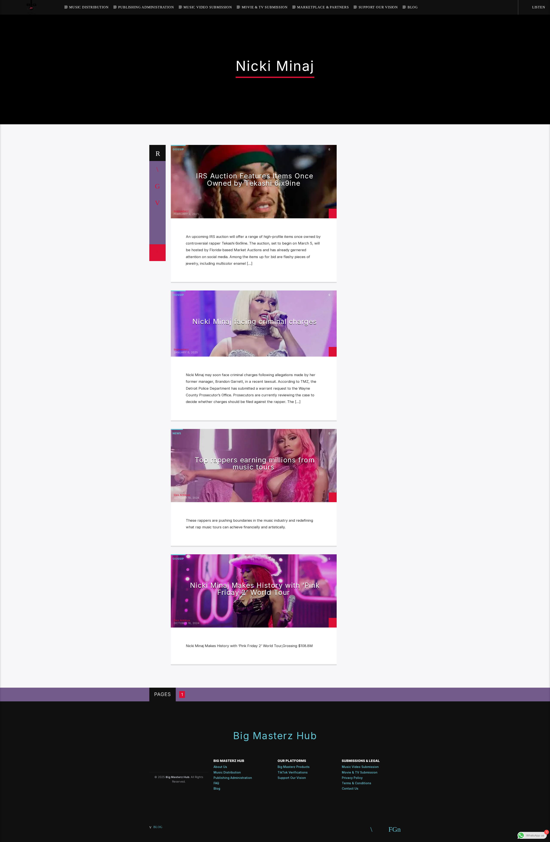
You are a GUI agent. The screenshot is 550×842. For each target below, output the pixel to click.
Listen (538, 7)
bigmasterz (181, 211)
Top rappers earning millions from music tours (255, 463)
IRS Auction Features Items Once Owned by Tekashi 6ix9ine (254, 179)
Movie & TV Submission (265, 7)
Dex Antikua (182, 495)
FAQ (216, 783)
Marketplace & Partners (323, 7)
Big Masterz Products (294, 767)
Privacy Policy (352, 778)
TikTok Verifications (293, 772)
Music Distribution (88, 7)
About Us (220, 767)
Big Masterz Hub (275, 736)
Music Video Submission (207, 7)
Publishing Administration (146, 7)
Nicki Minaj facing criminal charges (254, 321)
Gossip (178, 149)
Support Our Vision (378, 7)
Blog (413, 7)
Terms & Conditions (356, 783)
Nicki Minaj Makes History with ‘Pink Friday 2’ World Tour (255, 589)
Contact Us (350, 788)
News (177, 433)
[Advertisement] (374, 209)
